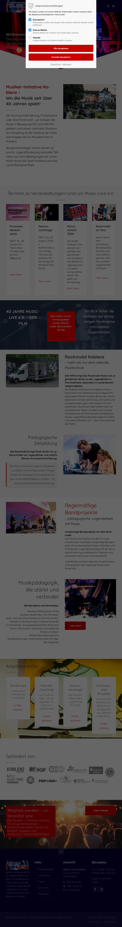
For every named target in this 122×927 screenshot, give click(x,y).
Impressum (66, 64)
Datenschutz (56, 64)
